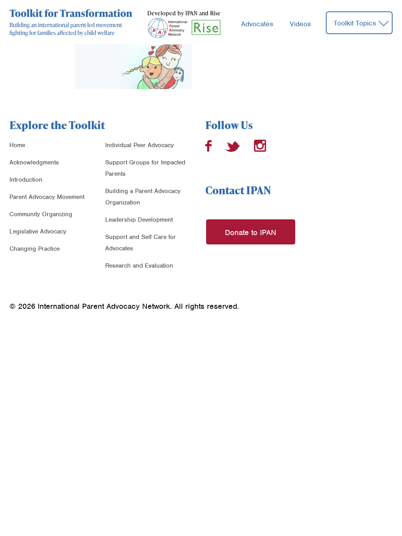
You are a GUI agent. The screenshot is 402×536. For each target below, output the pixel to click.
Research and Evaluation (139, 266)
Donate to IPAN (250, 232)
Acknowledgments (34, 162)
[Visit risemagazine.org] (206, 27)
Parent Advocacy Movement (46, 197)
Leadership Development (139, 220)
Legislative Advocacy (37, 231)
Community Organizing (40, 214)
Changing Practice (34, 249)
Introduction (25, 180)
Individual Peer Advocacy (139, 145)
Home (17, 145)
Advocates (257, 24)
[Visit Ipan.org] (167, 27)
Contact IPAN (238, 189)
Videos (300, 24)
